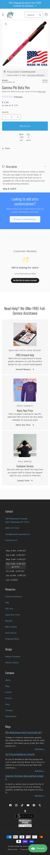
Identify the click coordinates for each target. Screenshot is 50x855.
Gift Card (9, 608)
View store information (35, 75)
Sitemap (8, 710)
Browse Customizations (25, 219)
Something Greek (20, 846)
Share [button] (7, 148)
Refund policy (13, 849)
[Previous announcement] (5, 4)
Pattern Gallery (12, 662)
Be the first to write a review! (25, 280)
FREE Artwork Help (25, 355)
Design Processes (12, 656)
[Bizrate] (46, 853)
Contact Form (23, 480)
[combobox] (34, 15)
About (8, 680)
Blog (7, 686)
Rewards (9, 621)
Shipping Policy (12, 639)
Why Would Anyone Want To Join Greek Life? (23, 732)
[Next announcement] (45, 4)
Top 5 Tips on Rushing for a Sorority (20, 754)
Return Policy (11, 627)
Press (7, 704)
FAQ (7, 602)
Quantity (5, 112)
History (8, 698)
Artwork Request (23, 369)
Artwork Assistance (13, 596)
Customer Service (25, 466)
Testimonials (10, 716)
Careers (8, 692)
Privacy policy (25, 849)
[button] (3, 15)
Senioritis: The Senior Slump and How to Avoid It (24, 777)
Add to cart (25, 126)
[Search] (40, 15)
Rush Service (10, 633)
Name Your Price (25, 410)
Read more (42, 91)
